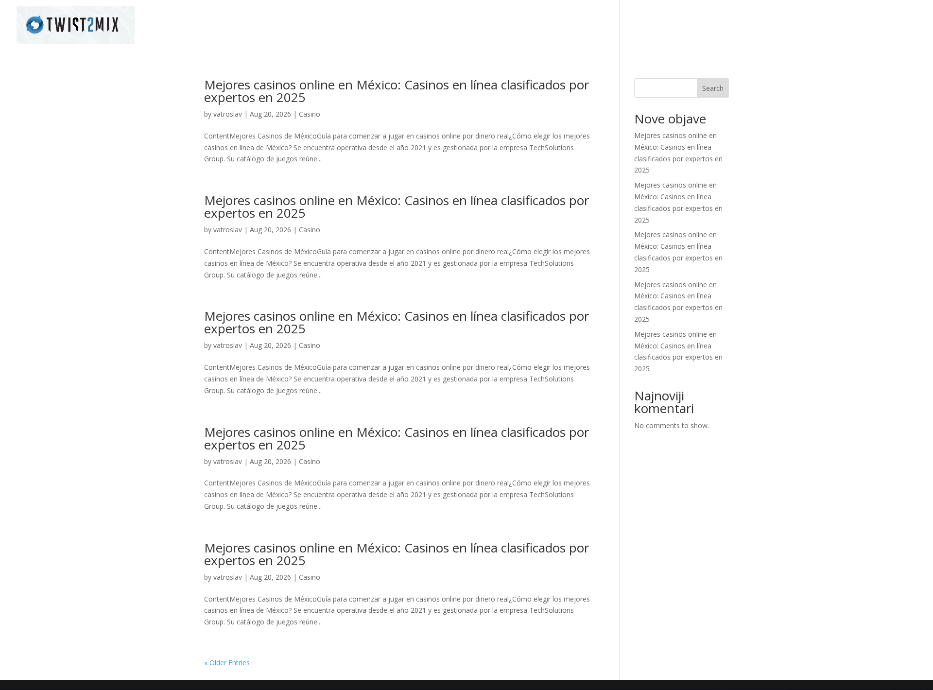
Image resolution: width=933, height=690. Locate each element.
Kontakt (877, 26)
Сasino (309, 114)
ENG (910, 26)
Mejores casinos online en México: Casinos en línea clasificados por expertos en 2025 (396, 91)
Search (713, 88)
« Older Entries (227, 662)
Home (786, 26)
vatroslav (227, 114)
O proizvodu (829, 26)
